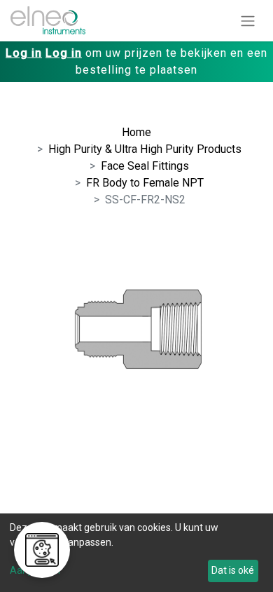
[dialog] (136, 552)
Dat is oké (232, 570)
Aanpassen (35, 570)
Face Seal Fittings (145, 166)
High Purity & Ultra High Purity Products (144, 149)
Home (136, 132)
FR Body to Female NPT (145, 182)
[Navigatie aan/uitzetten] (247, 21)
